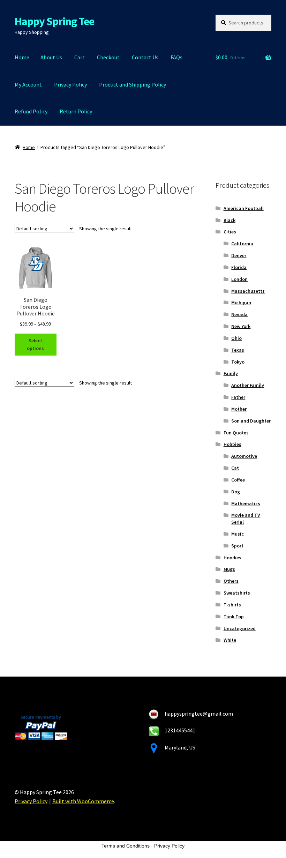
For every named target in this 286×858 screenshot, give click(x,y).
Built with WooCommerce (83, 801)
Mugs (229, 569)
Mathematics (245, 503)
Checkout (108, 57)
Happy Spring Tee (54, 21)
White (230, 640)
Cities (230, 232)
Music (237, 534)
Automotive (244, 456)
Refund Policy (31, 111)
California (242, 243)
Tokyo (237, 362)
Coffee (238, 480)
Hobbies (232, 444)
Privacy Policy (70, 84)
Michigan (241, 302)
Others (231, 581)
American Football (244, 208)
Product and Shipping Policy (132, 84)
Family (231, 373)
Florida (239, 267)
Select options (35, 344)
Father (238, 397)
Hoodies (232, 557)
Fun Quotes (236, 433)
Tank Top (234, 616)
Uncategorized (240, 628)
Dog (235, 491)
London (239, 279)
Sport (237, 546)
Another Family (247, 385)
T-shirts (232, 605)
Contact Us (145, 57)
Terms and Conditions (125, 846)
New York (240, 326)
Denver (238, 255)
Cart (79, 57)
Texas (237, 350)
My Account (28, 84)
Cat (235, 468)
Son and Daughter (251, 421)
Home (22, 57)
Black (229, 220)
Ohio (236, 338)
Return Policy (76, 111)
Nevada (239, 314)
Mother (239, 409)
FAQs (176, 57)
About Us (51, 57)
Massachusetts (248, 291)
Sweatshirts (237, 593)
